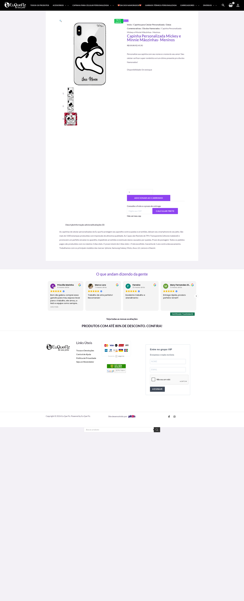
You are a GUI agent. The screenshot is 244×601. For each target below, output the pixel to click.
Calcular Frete (165, 211)
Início (129, 24)
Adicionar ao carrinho (148, 198)
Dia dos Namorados (151, 28)
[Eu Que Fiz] (15, 5)
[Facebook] (169, 416)
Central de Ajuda (83, 354)
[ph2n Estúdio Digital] (132, 416)
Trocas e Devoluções (85, 350)
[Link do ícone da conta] (238, 5)
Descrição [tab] (69, 224)
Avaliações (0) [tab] (98, 224)
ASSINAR (157, 389)
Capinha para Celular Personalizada (148, 24)
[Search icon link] (223, 5)
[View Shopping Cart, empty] (230, 5)
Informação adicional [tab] (83, 224)
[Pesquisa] (157, 429)
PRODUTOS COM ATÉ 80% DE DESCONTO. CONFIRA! (122, 326)
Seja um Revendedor (85, 362)
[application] (65, 5)
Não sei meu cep (134, 216)
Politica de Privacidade (86, 358)
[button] (60, 21)
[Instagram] (174, 416)
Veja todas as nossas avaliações (122, 319)
